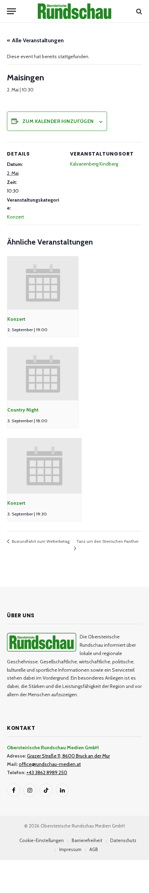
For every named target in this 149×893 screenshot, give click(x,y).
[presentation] (42, 283)
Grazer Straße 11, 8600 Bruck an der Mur (68, 756)
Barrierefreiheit (87, 840)
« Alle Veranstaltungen (35, 40)
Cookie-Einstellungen (41, 840)
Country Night (22, 410)
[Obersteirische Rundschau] (74, 11)
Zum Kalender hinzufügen (58, 121)
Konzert (15, 217)
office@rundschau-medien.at (50, 764)
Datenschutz (123, 840)
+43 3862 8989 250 (46, 772)
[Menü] (11, 11)
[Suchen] (138, 11)
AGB (93, 849)
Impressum (70, 849)
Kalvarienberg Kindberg (94, 164)
